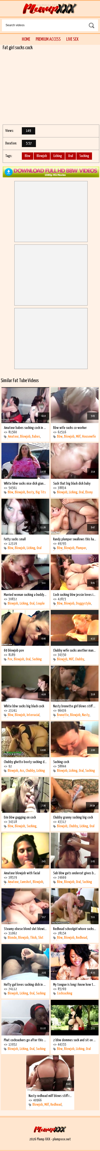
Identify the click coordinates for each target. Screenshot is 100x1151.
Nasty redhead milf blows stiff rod (50, 1096)
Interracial (33, 715)
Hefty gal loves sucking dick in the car (25, 984)
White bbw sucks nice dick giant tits (25, 483)
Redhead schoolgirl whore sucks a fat (74, 929)
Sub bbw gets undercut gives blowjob (74, 873)
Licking (57, 156)
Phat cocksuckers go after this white (25, 1040)
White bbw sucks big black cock (24, 706)
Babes (36, 436)
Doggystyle (83, 603)
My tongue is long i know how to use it (74, 984)
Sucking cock (61, 762)
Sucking (84, 156)
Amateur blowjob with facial (22, 873)
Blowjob (42, 156)
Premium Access (48, 39)
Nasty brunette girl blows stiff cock (74, 706)
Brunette (63, 715)
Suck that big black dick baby (72, 483)
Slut (40, 937)
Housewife (89, 436)
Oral (70, 156)
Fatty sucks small (15, 539)
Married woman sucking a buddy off (25, 595)
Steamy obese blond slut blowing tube (25, 929)
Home (26, 39)
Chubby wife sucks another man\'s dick (74, 650)
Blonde (12, 937)
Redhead (81, 937)
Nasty (86, 715)
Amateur (13, 436)
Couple (40, 603)
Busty (30, 492)
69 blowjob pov (14, 650)
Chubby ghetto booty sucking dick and (25, 762)
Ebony (89, 492)
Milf (78, 436)
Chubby (79, 659)
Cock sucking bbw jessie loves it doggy (74, 595)
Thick (33, 937)
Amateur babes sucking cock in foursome (25, 428)
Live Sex (72, 39)
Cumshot (25, 882)
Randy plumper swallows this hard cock (74, 539)
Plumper (81, 548)
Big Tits (41, 492)
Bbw (27, 156)
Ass (22, 771)
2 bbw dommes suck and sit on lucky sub (74, 1040)
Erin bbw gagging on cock (20, 817)
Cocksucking (64, 993)
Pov (10, 659)
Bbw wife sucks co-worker (70, 428)
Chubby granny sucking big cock (73, 817)
